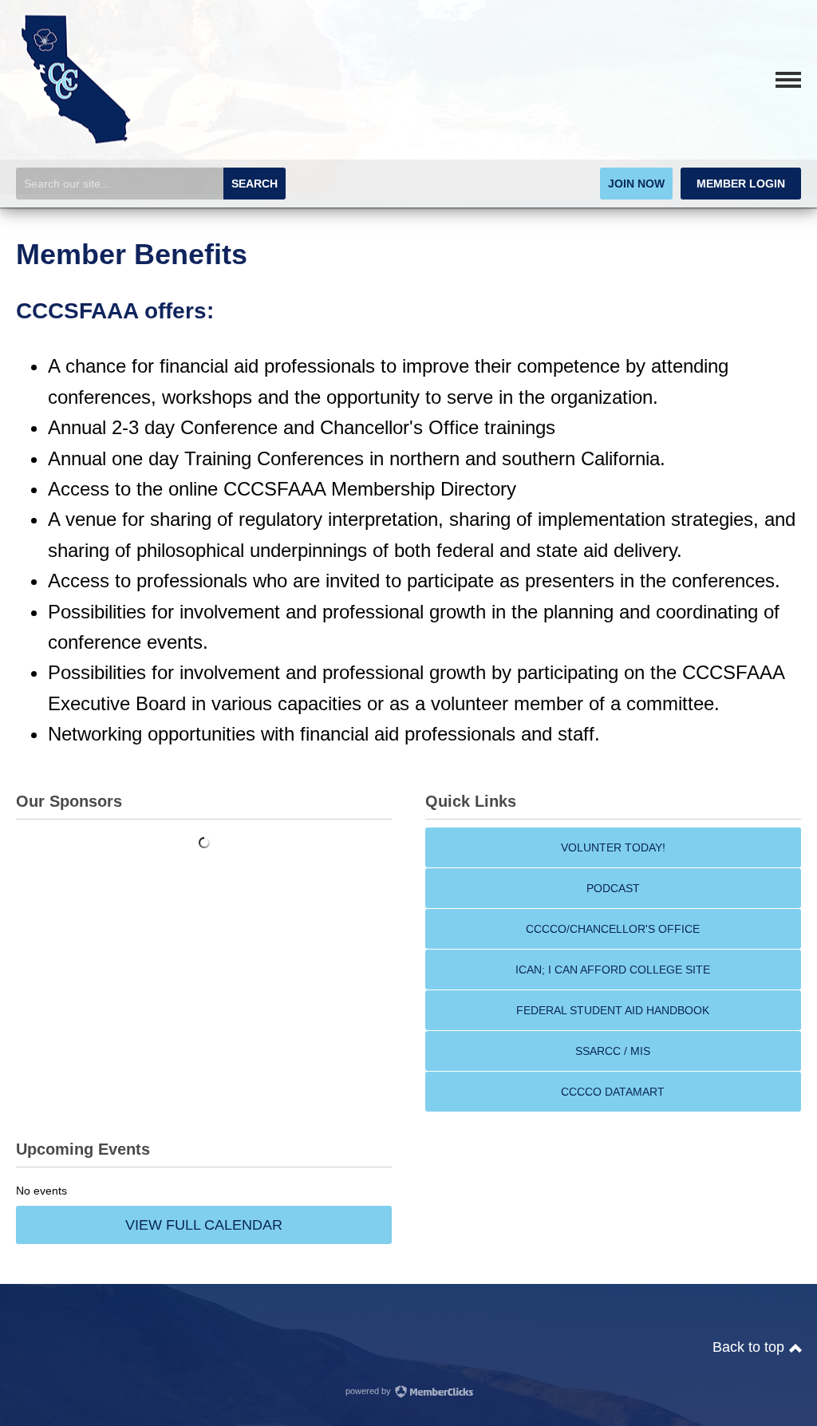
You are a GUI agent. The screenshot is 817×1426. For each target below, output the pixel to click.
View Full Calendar (203, 1225)
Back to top (750, 1347)
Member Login (741, 183)
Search (254, 183)
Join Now (636, 183)
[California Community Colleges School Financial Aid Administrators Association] (76, 142)
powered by (369, 1391)
